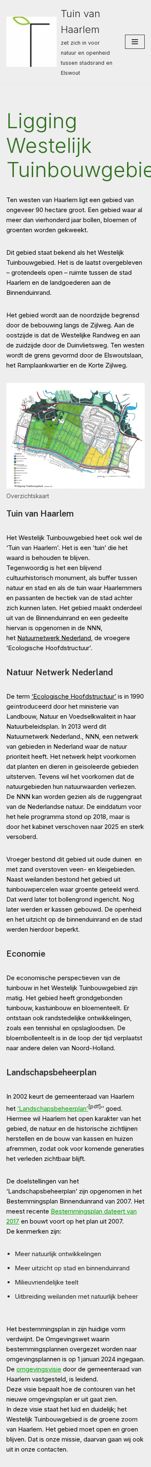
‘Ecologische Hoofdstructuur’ (73, 696)
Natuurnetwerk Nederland (54, 638)
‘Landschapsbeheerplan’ (52, 1108)
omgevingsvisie (38, 1369)
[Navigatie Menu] (135, 42)
